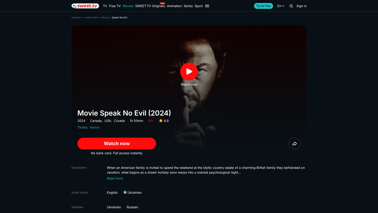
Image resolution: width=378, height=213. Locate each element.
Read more (115, 178)
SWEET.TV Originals (150, 6)
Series (188, 6)
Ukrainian (134, 192)
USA (108, 121)
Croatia (119, 121)
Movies (128, 6)
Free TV (115, 6)
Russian (132, 207)
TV (105, 6)
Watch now (117, 143)
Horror (95, 127)
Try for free (263, 5)
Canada (96, 121)
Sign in (301, 6)
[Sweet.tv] (85, 5)
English (112, 192)
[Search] (291, 6)
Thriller (82, 127)
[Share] (295, 143)
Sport (199, 6)
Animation (174, 6)
